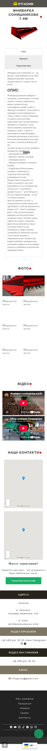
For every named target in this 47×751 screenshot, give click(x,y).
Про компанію (25, 699)
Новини (25, 708)
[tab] (23, 51)
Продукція (24, 703)
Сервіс (24, 713)
